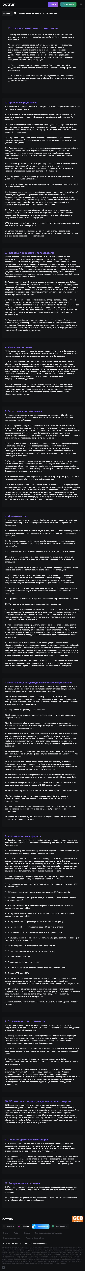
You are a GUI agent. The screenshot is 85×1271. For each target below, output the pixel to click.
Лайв (16, 1233)
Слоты (5, 1233)
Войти (53, 4)
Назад (8, 13)
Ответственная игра (11, 1238)
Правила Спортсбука (35, 1238)
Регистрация (68, 4)
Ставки (27, 1233)
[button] (24, 1226)
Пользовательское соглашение (48, 1233)
